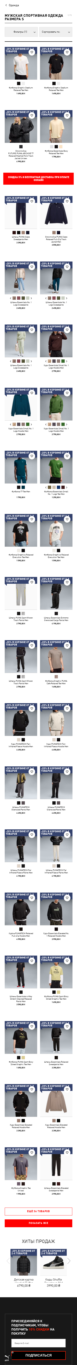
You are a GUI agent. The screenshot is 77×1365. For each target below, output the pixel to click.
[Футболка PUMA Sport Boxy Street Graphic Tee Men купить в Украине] (56, 972)
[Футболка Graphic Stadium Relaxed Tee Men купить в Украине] (21, 63)
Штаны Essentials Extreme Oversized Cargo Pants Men (56, 618)
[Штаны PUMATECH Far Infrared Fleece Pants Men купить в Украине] (21, 845)
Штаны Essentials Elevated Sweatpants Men (56, 1189)
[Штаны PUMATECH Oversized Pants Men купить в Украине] (21, 782)
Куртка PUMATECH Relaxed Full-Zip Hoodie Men (21, 934)
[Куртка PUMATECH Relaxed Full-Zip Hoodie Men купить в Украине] (21, 909)
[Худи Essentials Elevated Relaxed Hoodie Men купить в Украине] (21, 1100)
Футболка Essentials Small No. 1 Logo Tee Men (56, 492)
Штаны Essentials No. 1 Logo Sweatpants (21, 303)
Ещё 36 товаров (38, 1211)
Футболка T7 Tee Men (21, 491)
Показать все (38, 1223)
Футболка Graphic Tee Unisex (21, 1189)
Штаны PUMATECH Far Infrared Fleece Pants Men (21, 871)
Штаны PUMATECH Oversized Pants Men (20, 808)
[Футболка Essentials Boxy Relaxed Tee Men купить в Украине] (56, 126)
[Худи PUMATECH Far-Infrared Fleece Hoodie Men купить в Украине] (21, 719)
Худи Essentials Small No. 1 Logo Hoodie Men (56, 366)
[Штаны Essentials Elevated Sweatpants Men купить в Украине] (56, 1163)
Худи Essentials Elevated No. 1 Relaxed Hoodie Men (56, 934)
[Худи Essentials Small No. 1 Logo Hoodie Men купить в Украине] (56, 341)
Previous (10, 298)
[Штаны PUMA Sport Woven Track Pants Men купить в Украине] (21, 593)
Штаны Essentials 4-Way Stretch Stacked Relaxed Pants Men (21, 998)
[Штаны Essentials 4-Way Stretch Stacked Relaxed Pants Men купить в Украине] (21, 972)
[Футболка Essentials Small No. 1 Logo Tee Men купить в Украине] (56, 467)
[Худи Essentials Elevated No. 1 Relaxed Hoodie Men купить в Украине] (56, 909)
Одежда (14, 5)
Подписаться (38, 1355)
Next (31, 298)
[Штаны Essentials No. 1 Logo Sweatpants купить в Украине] (21, 278)
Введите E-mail (22, 1343)
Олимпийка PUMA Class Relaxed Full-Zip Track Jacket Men (56, 239)
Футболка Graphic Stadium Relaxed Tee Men (21, 88)
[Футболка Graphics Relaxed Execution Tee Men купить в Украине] (21, 530)
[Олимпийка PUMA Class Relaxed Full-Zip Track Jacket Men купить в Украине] (56, 212)
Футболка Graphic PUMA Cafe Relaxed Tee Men (56, 681)
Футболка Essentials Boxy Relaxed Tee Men (56, 151)
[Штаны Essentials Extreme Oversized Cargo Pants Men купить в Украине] (56, 593)
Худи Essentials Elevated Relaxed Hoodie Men (21, 1126)
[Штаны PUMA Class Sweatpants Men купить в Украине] (21, 212)
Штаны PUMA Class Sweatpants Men (21, 237)
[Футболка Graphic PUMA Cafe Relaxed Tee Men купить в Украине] (56, 656)
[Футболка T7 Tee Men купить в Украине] (21, 467)
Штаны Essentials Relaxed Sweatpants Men (56, 1062)
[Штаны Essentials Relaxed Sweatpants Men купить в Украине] (56, 1037)
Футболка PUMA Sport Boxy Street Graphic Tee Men (56, 997)
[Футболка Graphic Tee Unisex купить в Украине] (21, 1163)
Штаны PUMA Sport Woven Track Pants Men (21, 618)
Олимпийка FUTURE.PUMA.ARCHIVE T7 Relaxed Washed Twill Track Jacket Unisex (20, 154)
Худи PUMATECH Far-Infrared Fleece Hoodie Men (21, 745)
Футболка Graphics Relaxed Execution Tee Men (21, 555)
